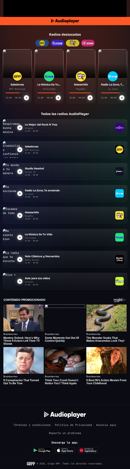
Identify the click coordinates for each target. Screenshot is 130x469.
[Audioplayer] (65, 21)
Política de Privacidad (73, 425)
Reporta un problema (65, 433)
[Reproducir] (26, 97)
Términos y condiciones (32, 425)
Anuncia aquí (106, 425)
